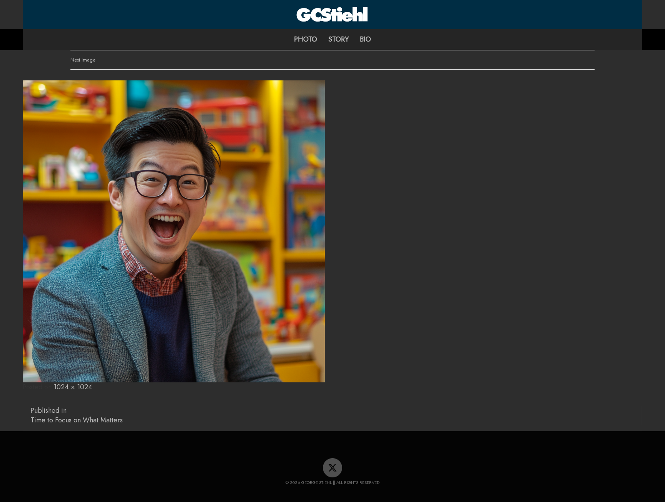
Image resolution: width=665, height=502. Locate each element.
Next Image (82, 59)
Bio (365, 39)
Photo (305, 39)
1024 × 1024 (72, 387)
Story (338, 39)
